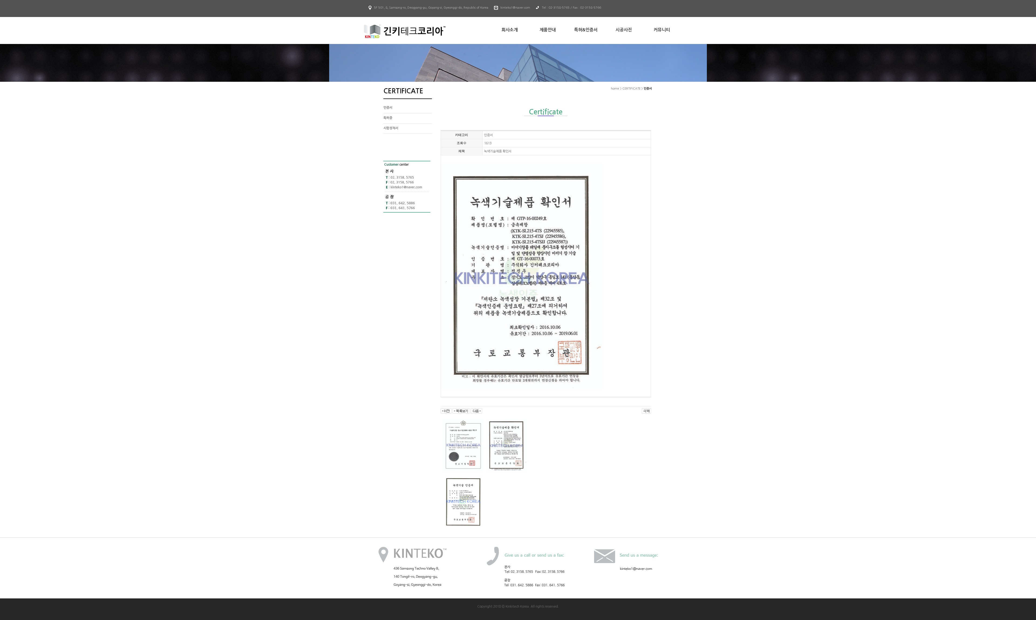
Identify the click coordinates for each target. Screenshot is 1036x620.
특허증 (387, 118)
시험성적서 (390, 128)
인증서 (387, 107)
